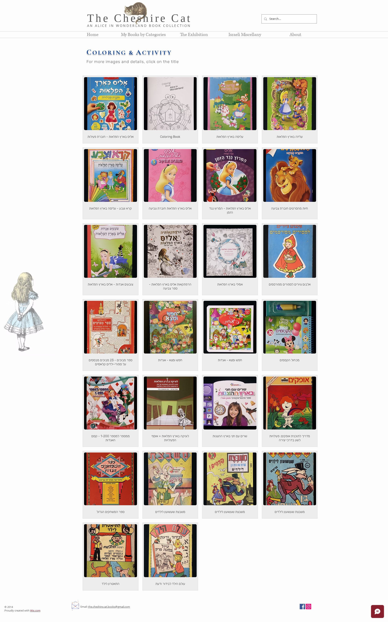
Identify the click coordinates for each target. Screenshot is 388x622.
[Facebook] (302, 606)
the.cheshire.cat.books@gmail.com (109, 606)
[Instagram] (308, 606)
